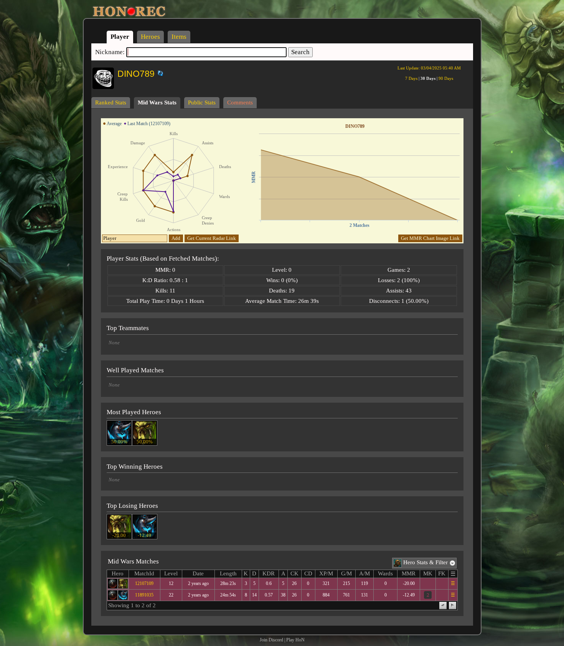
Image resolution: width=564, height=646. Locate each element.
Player (119, 36)
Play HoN (295, 640)
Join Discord (271, 640)
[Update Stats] (159, 73)
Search (300, 52)
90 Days (446, 78)
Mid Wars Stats (157, 102)
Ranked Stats (110, 102)
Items (179, 36)
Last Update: (429, 68)
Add (176, 238)
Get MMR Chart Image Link (430, 238)
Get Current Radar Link (211, 238)
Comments (240, 102)
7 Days (411, 78)
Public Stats (202, 102)
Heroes (150, 36)
